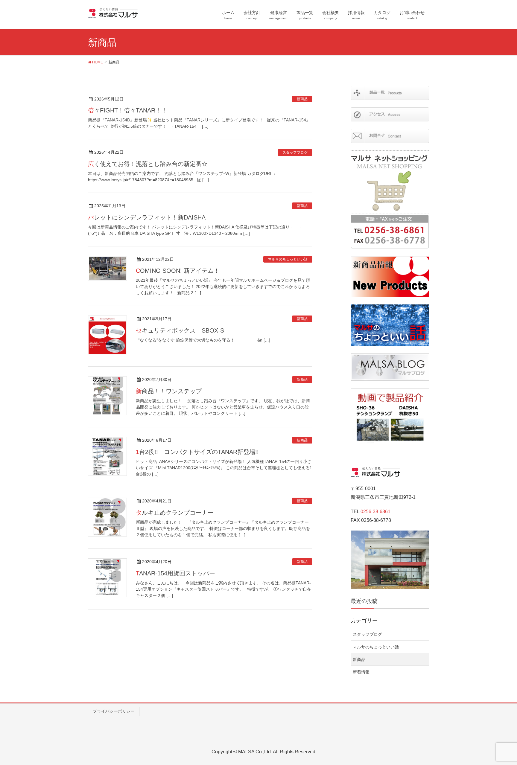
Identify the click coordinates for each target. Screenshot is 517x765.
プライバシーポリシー (114, 711)
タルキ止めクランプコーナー (175, 512)
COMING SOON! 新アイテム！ (178, 270)
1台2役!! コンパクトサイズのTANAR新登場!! (197, 452)
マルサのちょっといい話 (288, 259)
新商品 (302, 99)
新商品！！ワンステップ (172, 391)
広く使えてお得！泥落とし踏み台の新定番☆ (148, 164)
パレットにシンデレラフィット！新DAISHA (147, 217)
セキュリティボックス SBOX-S (180, 330)
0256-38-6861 (375, 511)
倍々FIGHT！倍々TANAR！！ (127, 110)
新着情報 (361, 672)
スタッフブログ (295, 152)
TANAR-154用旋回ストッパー (175, 573)
